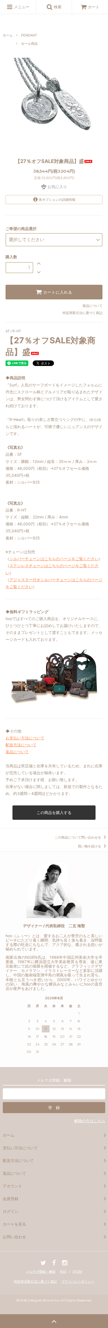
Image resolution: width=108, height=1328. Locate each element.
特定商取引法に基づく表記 (82, 313)
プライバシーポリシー (77, 1281)
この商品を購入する (54, 812)
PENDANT (29, 35)
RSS (63, 1271)
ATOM (77, 1271)
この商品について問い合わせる (78, 837)
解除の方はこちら (89, 1120)
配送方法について (21, 744)
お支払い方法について (25, 738)
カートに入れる (57, 292)
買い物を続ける (90, 846)
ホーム (8, 35)
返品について (92, 306)
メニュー (21, 6)
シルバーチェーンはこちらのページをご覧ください (54, 558)
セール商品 (29, 43)
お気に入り (57, 187)
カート (93, 6)
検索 (57, 6)
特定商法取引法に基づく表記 (35, 1281)
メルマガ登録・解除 (41, 1271)
